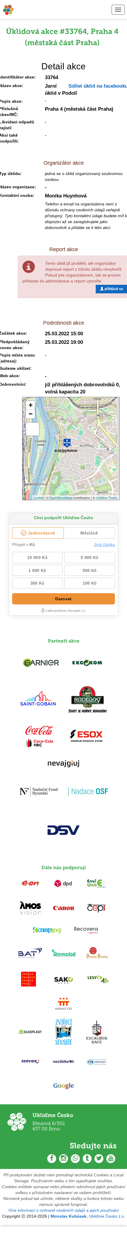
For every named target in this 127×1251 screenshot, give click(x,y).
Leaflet (38, 497)
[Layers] (32, 429)
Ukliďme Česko (107, 497)
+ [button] (30, 405)
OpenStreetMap (60, 497)
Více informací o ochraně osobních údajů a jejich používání (63, 1210)
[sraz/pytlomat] (67, 440)
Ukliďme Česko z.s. (107, 1216)
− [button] (30, 414)
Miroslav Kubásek (69, 1216)
